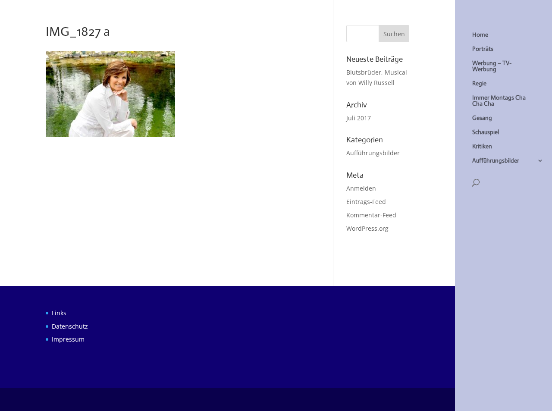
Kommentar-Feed (371, 215)
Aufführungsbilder (495, 160)
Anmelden (361, 188)
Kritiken (482, 146)
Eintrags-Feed (366, 202)
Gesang (482, 118)
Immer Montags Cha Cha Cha (499, 100)
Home (480, 34)
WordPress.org (367, 228)
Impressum (68, 339)
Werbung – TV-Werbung (491, 66)
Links (59, 313)
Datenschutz (70, 326)
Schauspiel (485, 132)
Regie (479, 83)
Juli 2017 (358, 118)
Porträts (482, 49)
